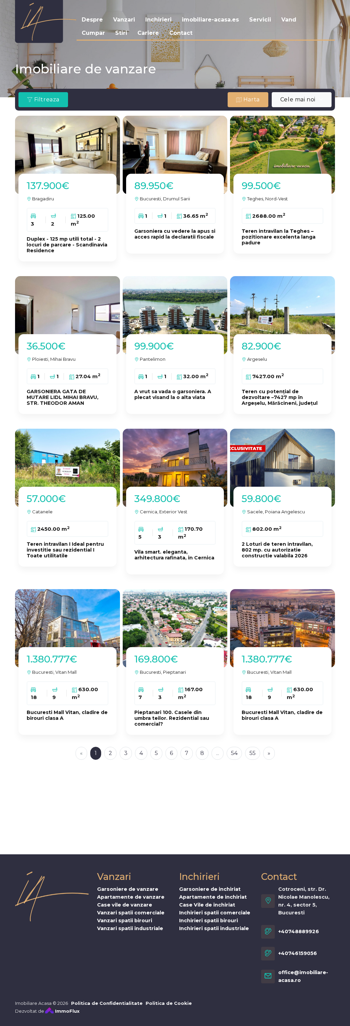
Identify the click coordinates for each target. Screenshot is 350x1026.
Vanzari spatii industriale (130, 928)
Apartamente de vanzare (130, 897)
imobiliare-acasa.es (210, 19)
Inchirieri (158, 19)
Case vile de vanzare (124, 905)
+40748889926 (298, 931)
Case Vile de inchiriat (207, 905)
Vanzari (124, 19)
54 (234, 753)
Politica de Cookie (169, 1003)
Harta (251, 99)
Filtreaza (45, 99)
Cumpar (93, 33)
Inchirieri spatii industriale (214, 928)
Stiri (121, 33)
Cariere (148, 33)
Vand (288, 19)
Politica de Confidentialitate (107, 1003)
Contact (180, 33)
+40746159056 (297, 953)
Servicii (260, 19)
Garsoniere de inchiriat (210, 889)
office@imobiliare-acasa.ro (303, 976)
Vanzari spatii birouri (124, 920)
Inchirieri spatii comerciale (214, 913)
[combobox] (302, 99)
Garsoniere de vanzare (127, 889)
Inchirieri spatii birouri (208, 920)
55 (253, 753)
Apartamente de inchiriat (213, 897)
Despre (92, 19)
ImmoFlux (67, 1011)
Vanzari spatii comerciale (130, 913)
